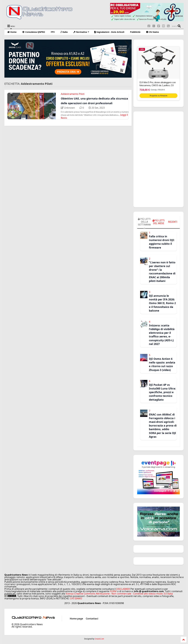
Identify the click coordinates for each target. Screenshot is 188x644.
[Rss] (168, 26)
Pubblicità (135, 32)
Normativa (81, 32)
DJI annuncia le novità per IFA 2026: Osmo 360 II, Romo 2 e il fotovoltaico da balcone (162, 303)
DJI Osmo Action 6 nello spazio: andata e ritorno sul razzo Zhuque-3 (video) (162, 364)
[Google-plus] (153, 26)
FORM (113, 591)
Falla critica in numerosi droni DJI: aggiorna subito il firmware (161, 242)
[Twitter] (158, 26)
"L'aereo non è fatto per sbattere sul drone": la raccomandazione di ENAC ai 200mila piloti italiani (162, 272)
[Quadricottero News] (43, 19)
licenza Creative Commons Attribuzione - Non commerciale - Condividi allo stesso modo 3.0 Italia (119, 593)
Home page (76, 618)
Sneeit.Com (99, 639)
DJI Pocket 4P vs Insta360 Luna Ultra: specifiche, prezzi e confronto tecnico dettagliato (162, 392)
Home (13, 32)
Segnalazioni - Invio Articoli (110, 32)
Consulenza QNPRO (35, 32)
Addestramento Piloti (72, 94)
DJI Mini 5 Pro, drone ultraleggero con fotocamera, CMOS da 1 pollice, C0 (158, 84)
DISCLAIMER (123, 589)
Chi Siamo (153, 32)
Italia (65, 32)
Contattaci (92, 618)
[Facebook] (149, 26)
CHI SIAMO (76, 598)
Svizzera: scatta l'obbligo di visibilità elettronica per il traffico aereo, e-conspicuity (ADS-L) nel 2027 (161, 335)
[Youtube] (163, 26)
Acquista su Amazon (158, 95)
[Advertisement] (158, 159)
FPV (53, 32)
